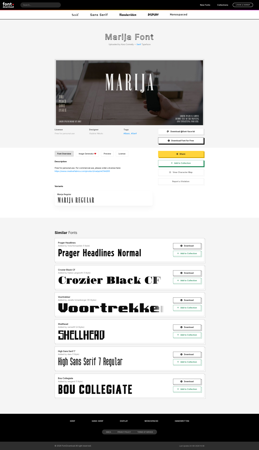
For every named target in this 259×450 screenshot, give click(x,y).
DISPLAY (124, 421)
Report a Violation (180, 181)
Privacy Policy (124, 432)
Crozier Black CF (66, 269)
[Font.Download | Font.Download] (8, 5)
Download (188, 246)
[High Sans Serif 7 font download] (111, 362)
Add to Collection (182, 163)
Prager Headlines (67, 242)
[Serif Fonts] (75, 14)
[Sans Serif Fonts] (99, 14)
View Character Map (182, 172)
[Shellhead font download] (111, 335)
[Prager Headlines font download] (111, 254)
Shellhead (63, 324)
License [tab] (122, 154)
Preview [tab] (107, 154)
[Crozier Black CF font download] (111, 281)
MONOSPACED (151, 421)
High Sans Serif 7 (66, 351)
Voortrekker (64, 297)
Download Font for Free (182, 140)
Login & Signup (243, 5)
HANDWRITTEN (182, 421)
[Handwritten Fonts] (128, 14)
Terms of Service (145, 432)
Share (182, 154)
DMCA (108, 432)
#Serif (134, 133)
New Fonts (205, 5)
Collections (222, 5)
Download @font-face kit (182, 131)
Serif (139, 44)
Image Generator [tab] (86, 154)
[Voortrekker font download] (111, 308)
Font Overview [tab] (64, 154)
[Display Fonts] (153, 14)
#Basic (127, 133)
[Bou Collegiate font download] (111, 389)
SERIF (72, 421)
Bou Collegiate (65, 378)
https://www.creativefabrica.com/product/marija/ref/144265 (82, 171)
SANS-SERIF (97, 421)
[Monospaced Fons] (179, 14)
